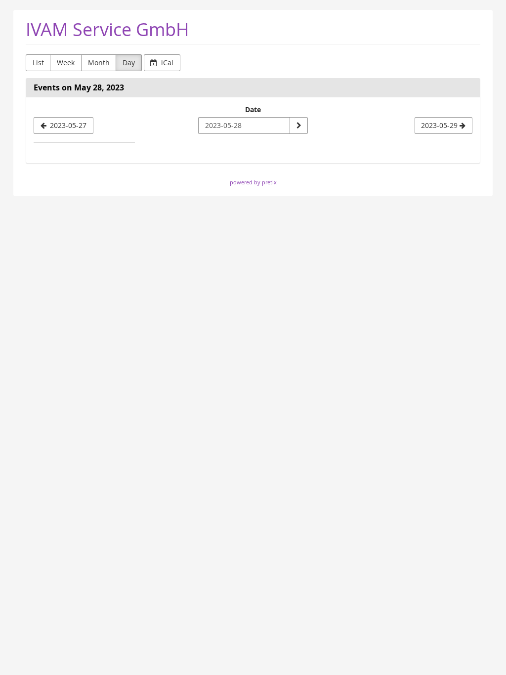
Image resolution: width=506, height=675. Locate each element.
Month (99, 62)
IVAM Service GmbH (107, 29)
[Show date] (298, 125)
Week (66, 62)
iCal (166, 62)
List (38, 62)
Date (253, 109)
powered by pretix (253, 182)
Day (129, 62)
